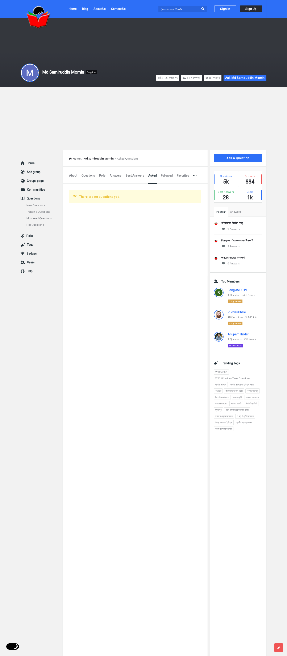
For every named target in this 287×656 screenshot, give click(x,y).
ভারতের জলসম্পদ (252, 397)
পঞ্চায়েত (218, 390)
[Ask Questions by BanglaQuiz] (42, 9)
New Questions (35, 205)
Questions (170, 78)
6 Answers (234, 263)
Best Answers (135, 175)
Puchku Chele (237, 312)
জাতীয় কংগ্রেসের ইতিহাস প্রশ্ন (242, 384)
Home (73, 9)
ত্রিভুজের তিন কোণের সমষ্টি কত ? (237, 240)
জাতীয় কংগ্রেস (220, 384)
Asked (152, 175)
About (73, 175)
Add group (34, 172)
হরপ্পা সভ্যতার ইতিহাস (223, 428)
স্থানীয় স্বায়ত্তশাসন (244, 422)
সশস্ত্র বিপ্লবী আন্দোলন (245, 416)
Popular (221, 211)
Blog (85, 9)
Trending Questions (38, 211)
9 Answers (234, 229)
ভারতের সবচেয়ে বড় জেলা (233, 257)
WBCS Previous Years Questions (232, 378)
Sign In (225, 9)
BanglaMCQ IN (237, 290)
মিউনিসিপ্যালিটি (251, 403)
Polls (102, 175)
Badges (32, 253)
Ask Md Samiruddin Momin (245, 77)
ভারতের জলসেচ (221, 403)
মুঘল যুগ (218, 409)
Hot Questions (35, 224)
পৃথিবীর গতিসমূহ (252, 390)
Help (30, 271)
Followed (167, 175)
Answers (115, 175)
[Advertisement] (143, 118)
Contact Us (118, 9)
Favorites (183, 175)
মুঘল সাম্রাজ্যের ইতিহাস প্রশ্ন (237, 409)
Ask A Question (237, 158)
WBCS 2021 (221, 372)
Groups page (35, 180)
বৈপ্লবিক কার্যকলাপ (222, 397)
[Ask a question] (278, 647)
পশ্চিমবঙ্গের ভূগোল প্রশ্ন (234, 390)
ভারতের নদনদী (236, 403)
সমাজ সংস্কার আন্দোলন (224, 416)
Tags (30, 244)
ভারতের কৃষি (237, 397)
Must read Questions (39, 218)
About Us (99, 9)
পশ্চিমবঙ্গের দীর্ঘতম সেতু (232, 223)
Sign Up (251, 9)
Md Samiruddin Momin (63, 72)
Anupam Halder (238, 334)
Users (31, 262)
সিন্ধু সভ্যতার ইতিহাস (223, 422)
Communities (36, 189)
